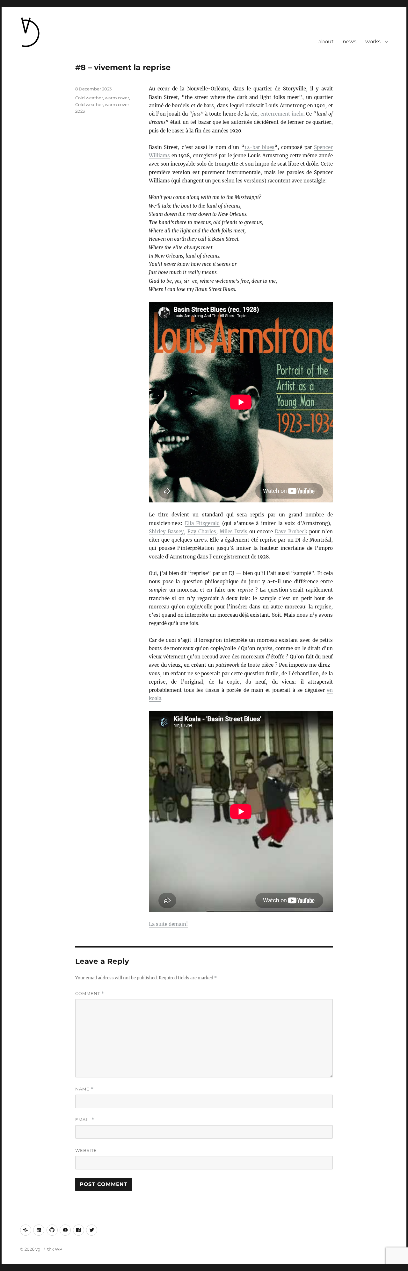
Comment (89, 993)
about (326, 42)
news (349, 42)
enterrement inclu (281, 114)
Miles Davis (234, 532)
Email (84, 1119)
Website (86, 1150)
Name (84, 1089)
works (373, 42)
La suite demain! (168, 924)
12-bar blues (259, 147)
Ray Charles (201, 532)
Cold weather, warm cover (102, 97)
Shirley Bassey (166, 532)
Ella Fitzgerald (202, 523)
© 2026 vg (30, 1249)
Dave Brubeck (291, 532)
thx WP (54, 1249)
